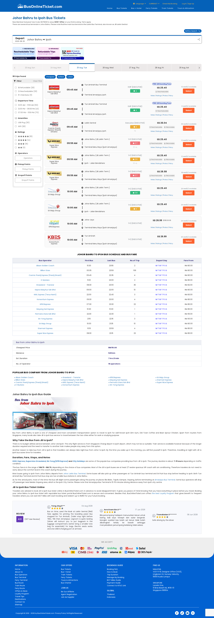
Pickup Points (28, 169)
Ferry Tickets (151, 8)
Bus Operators (21, 574)
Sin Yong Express (45, 318)
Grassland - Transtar (45, 285)
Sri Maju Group (45, 323)
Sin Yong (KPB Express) (57, 461)
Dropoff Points (28, 180)
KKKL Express (19, 461)
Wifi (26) (22, 126)
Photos (165, 96)
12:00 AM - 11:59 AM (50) (28, 105)
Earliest (61, 77)
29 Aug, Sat (184, 67)
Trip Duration (112, 574)
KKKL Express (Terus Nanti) (45, 294)
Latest (70, 77)
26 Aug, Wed (108, 67)
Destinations (20, 599)
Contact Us (20, 602)
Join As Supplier (67, 597)
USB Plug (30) (24, 122)
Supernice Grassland (36, 461)
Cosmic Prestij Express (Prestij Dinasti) (45, 275)
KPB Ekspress (45, 304)
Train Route (20, 585)
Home (109, 8)
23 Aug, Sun (30, 67)
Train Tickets (167, 8)
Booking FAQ (112, 569)
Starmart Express (45, 328)
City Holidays (79, 461)
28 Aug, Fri (159, 67)
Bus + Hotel (136, 8)
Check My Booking (169, 3)
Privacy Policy (60, 613)
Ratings (159, 96)
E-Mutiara (45, 280)
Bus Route (19, 583)
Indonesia (111, 597)
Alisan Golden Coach (45, 265)
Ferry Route (20, 588)
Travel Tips (19, 596)
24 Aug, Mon (56, 67)
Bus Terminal (20, 577)
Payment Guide (113, 583)
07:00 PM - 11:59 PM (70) (28, 112)
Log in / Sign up (188, 3)
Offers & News (21, 591)
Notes (153, 96)
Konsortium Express (45, 299)
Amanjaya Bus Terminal (165, 480)
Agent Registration (69, 594)
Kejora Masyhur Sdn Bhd (45, 289)
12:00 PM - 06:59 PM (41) (28, 109)
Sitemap (18, 604)
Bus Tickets (122, 8)
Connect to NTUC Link (116, 585)
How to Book (112, 572)
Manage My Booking (115, 577)
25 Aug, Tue (82, 67)
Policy (171, 96)
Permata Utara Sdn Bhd (45, 314)
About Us (19, 572)
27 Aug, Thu (134, 67)
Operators (28, 158)
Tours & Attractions (69, 580)
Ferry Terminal (21, 580)
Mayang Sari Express (45, 309)
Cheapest (50, 77)
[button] (24, 53)
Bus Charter (66, 583)
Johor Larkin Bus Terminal (74, 473)
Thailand (110, 594)
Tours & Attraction (186, 8)
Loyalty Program (22, 593)
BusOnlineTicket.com (46, 613)
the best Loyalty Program (163, 493)
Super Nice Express (45, 333)
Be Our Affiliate (67, 591)
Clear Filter (37, 81)
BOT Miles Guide (114, 580)
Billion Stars (45, 270)
